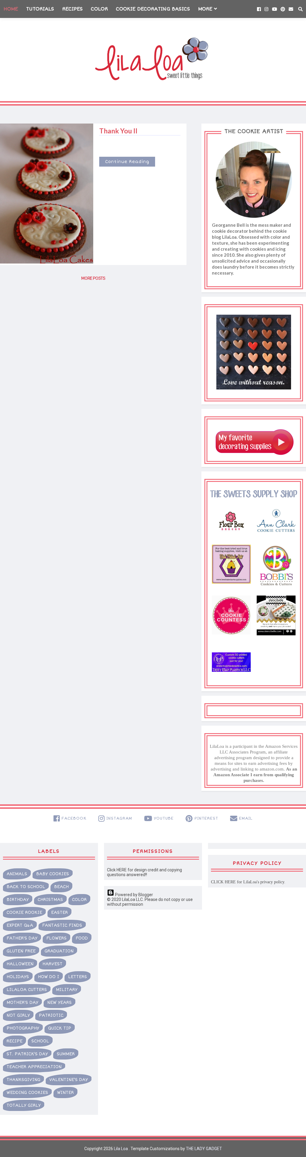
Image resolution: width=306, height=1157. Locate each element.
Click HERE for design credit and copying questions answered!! (144, 872)
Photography (23, 1028)
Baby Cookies (52, 873)
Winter (65, 1092)
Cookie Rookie (24, 912)
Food (82, 938)
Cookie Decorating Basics (153, 9)
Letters (77, 976)
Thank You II (118, 131)
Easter (59, 912)
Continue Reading (127, 161)
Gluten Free (21, 951)
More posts (93, 278)
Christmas (50, 899)
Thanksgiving (23, 1079)
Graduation (59, 951)
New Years (59, 1002)
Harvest (52, 963)
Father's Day (22, 938)
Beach (61, 886)
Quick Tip (59, 1028)
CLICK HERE (223, 882)
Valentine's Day (68, 1079)
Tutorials (40, 9)
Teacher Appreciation (34, 1066)
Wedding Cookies (27, 1092)
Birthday (18, 899)
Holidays (18, 976)
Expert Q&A (20, 925)
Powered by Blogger (133, 894)
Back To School (26, 886)
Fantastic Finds (62, 925)
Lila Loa (120, 1148)
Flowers (56, 938)
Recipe (14, 1041)
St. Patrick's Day (27, 1053)
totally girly (24, 1105)
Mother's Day (22, 1002)
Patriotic (51, 1015)
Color (99, 9)
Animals (17, 873)
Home (11, 9)
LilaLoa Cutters (27, 989)
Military (66, 989)
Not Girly (18, 1015)
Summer (66, 1053)
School (40, 1041)
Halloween (20, 963)
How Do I (48, 976)
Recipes (72, 9)
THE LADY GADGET (204, 1148)
